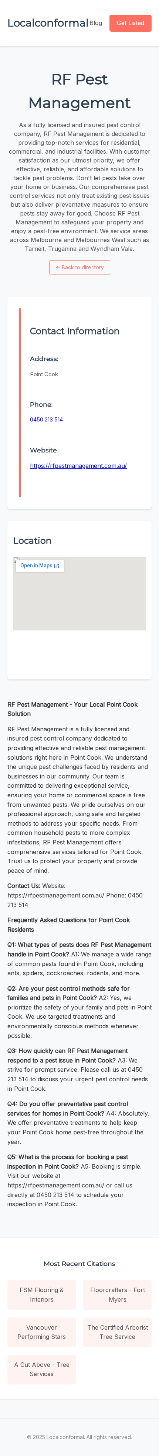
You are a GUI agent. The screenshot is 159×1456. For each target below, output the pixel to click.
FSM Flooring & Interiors (42, 1294)
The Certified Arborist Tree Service (117, 1332)
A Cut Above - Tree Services (42, 1369)
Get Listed (130, 23)
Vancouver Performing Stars (41, 1332)
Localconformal (48, 23)
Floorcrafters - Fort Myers (117, 1294)
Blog (95, 23)
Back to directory (79, 267)
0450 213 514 (46, 419)
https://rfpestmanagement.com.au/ (78, 465)
